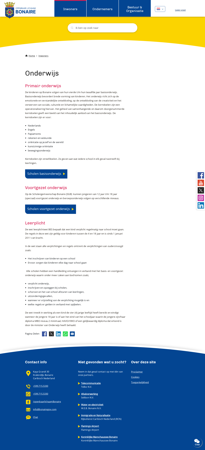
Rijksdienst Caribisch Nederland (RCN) (101, 417)
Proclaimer (137, 371)
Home (32, 55)
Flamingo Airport (90, 428)
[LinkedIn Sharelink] (58, 333)
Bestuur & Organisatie (134, 9)
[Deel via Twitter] (51, 333)
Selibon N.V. (89, 395)
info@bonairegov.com (44, 409)
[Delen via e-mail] (72, 333)
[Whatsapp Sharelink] (65, 333)
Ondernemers (102, 9)
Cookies (135, 377)
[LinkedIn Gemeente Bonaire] (201, 205)
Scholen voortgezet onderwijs (49, 209)
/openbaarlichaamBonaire (47, 401)
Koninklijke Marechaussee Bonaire (99, 438)
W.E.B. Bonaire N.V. (92, 406)
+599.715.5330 (40, 386)
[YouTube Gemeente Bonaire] (201, 182)
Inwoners (70, 9)
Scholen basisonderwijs (44, 173)
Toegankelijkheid (140, 382)
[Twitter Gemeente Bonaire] (201, 190)
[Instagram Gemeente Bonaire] (201, 197)
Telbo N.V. (91, 385)
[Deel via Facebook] (44, 333)
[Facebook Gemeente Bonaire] (201, 175)
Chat (35, 417)
